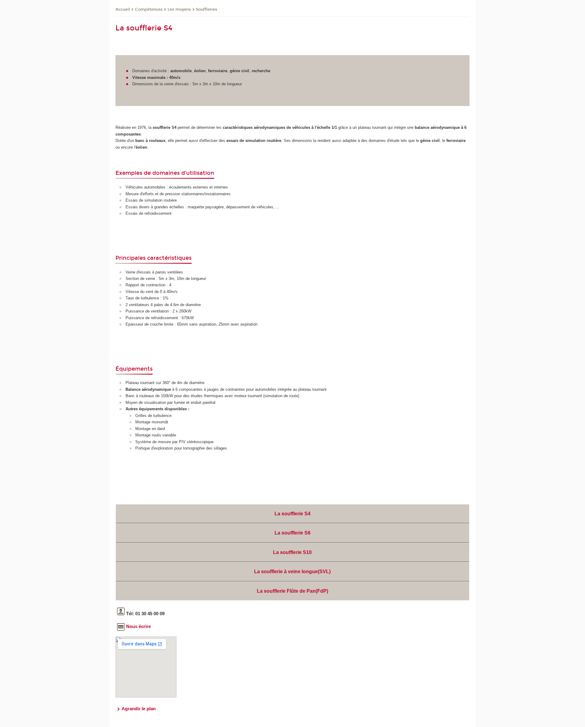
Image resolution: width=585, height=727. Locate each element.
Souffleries (206, 9)
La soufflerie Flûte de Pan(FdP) (292, 591)
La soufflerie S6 (292, 532)
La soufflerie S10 (292, 552)
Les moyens (179, 9)
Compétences (149, 9)
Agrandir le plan (139, 708)
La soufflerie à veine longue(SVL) (292, 571)
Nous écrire (138, 626)
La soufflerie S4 (292, 513)
